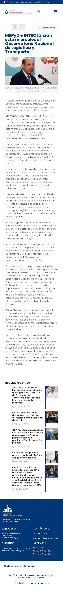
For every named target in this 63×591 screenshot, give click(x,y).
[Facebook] (32, 583)
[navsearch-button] (39, 10)
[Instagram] (35, 583)
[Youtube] (42, 583)
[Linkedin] (45, 583)
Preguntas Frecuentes (42, 554)
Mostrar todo (48, 27)
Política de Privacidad (42, 551)
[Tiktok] (48, 583)
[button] (55, 11)
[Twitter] (38, 583)
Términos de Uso (39, 548)
